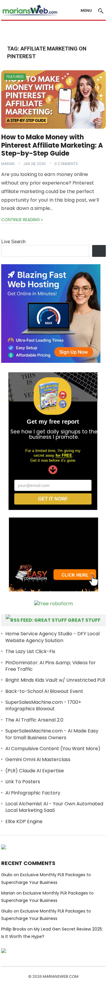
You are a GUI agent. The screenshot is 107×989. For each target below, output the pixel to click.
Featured (15, 76)
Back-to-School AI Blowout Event (44, 691)
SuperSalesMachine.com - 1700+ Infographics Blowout (43, 705)
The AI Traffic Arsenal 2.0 (34, 720)
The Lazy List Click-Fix (30, 651)
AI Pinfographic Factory (32, 792)
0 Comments (66, 163)
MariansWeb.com (60, 976)
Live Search (13, 241)
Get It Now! (52, 498)
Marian (8, 163)
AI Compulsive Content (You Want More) (52, 748)
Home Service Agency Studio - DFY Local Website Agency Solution (52, 637)
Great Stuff (84, 620)
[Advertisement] (54, 31)
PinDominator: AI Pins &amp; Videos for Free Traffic (50, 666)
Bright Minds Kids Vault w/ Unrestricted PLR (55, 680)
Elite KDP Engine (24, 821)
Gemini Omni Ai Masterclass (37, 759)
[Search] (99, 251)
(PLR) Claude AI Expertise (34, 770)
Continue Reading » (22, 220)
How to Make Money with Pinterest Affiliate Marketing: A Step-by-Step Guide (52, 145)
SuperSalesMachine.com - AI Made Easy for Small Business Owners (51, 734)
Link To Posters (22, 781)
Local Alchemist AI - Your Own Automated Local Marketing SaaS (54, 807)
